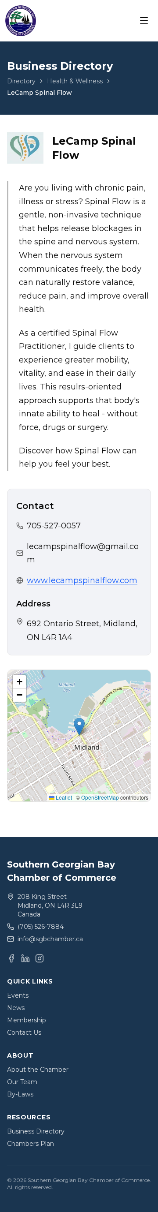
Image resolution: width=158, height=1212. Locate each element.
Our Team (22, 1082)
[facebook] (11, 958)
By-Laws (20, 1094)
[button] (79, 727)
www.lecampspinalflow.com (82, 580)
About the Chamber (37, 1070)
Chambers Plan (30, 1144)
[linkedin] (25, 958)
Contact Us (24, 1032)
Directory (21, 81)
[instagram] (39, 958)
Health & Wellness (75, 81)
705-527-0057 (54, 526)
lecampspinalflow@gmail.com (83, 553)
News (16, 1008)
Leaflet (63, 797)
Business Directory (36, 1131)
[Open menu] (144, 21)
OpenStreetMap (100, 797)
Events (18, 995)
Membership (26, 1020)
